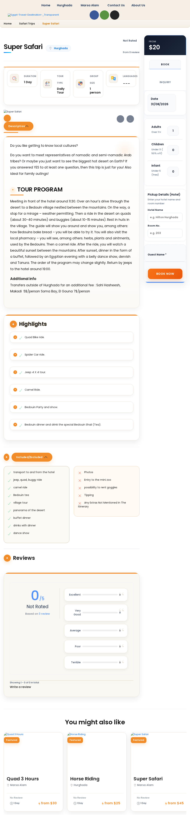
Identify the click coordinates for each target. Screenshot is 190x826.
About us (138, 5)
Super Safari (148, 779)
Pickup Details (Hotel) (164, 194)
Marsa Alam (90, 5)
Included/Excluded (29, 457)
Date (154, 99)
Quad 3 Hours (23, 779)
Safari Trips (27, 23)
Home (45, 5)
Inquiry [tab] (165, 82)
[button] (65, 5)
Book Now (165, 274)
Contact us (116, 5)
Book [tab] (165, 64)
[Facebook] (94, 15)
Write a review (21, 687)
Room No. (154, 225)
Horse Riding (84, 779)
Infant (155, 166)
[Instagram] (114, 15)
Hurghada (64, 5)
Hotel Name (155, 210)
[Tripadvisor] (104, 15)
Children (157, 144)
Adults (156, 127)
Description (16, 126)
